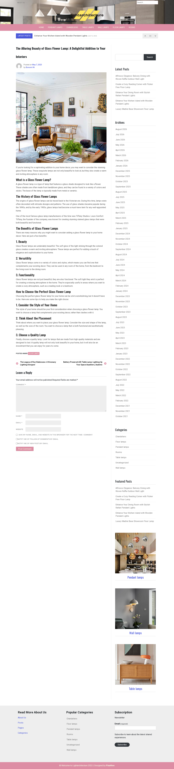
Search (150, 57)
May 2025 (120, 207)
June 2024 (120, 265)
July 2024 (120, 260)
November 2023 (123, 301)
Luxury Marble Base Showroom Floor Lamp (135, 109)
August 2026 (121, 129)
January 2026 (122, 166)
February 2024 (122, 286)
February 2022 (122, 400)
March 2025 (121, 218)
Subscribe (122, 744)
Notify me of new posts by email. (33, 443)
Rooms (132, 27)
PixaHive (110, 765)
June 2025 (120, 202)
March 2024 (121, 280)
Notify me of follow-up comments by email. (38, 439)
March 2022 (121, 395)
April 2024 (120, 275)
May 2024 (120, 270)
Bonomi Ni (30, 67)
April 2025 (120, 213)
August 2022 (121, 380)
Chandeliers (72, 27)
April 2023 (120, 338)
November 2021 (123, 411)
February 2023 (122, 348)
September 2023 (123, 312)
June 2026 (120, 139)
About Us (21, 3)
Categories (23, 733)
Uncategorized (122, 462)
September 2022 (123, 374)
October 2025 (122, 181)
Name (19, 416)
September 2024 (123, 249)
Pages (21, 728)
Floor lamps (119, 27)
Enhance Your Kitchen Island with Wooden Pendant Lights (66, 36)
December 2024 (123, 233)
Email (19, 423)
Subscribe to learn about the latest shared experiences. (133, 736)
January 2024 (122, 291)
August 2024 (121, 254)
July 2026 (120, 134)
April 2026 (120, 150)
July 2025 (120, 197)
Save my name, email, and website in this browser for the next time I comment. (56, 435)
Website (19, 429)
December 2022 (123, 359)
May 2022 (120, 390)
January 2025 (122, 228)
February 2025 (122, 223)
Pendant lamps (55, 27)
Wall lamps (103, 27)
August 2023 (121, 317)
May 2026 (120, 145)
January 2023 (122, 353)
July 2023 (120, 322)
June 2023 (120, 327)
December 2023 (123, 296)
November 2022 (123, 364)
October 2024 (122, 244)
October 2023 (122, 307)
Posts (20, 723)
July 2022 (120, 385)
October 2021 (122, 416)
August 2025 (121, 192)
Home (41, 27)
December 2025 (123, 171)
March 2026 (121, 155)
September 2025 (123, 186)
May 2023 (120, 333)
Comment (21, 385)
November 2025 (123, 176)
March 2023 (121, 343)
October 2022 (122, 369)
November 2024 (123, 239)
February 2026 (122, 160)
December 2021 (123, 406)
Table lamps (88, 27)
